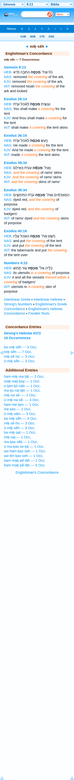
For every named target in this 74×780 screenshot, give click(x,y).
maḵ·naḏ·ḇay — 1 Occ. (22, 381)
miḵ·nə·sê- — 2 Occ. (20, 395)
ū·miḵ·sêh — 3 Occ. (19, 361)
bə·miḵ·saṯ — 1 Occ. (20, 432)
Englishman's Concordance (37, 472)
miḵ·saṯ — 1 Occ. (17, 437)
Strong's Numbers (18, 304)
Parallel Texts (38, 313)
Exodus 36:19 (15, 135)
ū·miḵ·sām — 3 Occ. (20, 414)
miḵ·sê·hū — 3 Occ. (19, 357)
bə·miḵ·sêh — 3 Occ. (20, 347)
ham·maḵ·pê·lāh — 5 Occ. (25, 465)
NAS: (8, 77)
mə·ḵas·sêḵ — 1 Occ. (21, 442)
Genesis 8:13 (15, 67)
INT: (7, 86)
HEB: (8, 72)
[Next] (69, 362)
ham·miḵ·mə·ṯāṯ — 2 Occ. (24, 377)
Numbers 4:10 (15, 263)
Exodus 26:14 (15, 99)
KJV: (7, 82)
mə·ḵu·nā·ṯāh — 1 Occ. (22, 390)
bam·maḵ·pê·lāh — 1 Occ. (25, 460)
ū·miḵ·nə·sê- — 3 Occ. (22, 400)
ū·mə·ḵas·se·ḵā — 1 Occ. (24, 447)
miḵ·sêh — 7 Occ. (18, 352)
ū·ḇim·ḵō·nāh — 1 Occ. (22, 386)
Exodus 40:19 (15, 231)
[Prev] (5, 362)
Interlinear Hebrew (48, 299)
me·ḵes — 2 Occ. (17, 409)
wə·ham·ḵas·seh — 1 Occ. (25, 451)
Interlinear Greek (17, 299)
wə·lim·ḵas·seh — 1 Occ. (24, 456)
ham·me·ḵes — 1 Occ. (21, 405)
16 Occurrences (17, 338)
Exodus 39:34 (15, 163)
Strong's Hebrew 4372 (22, 333)
